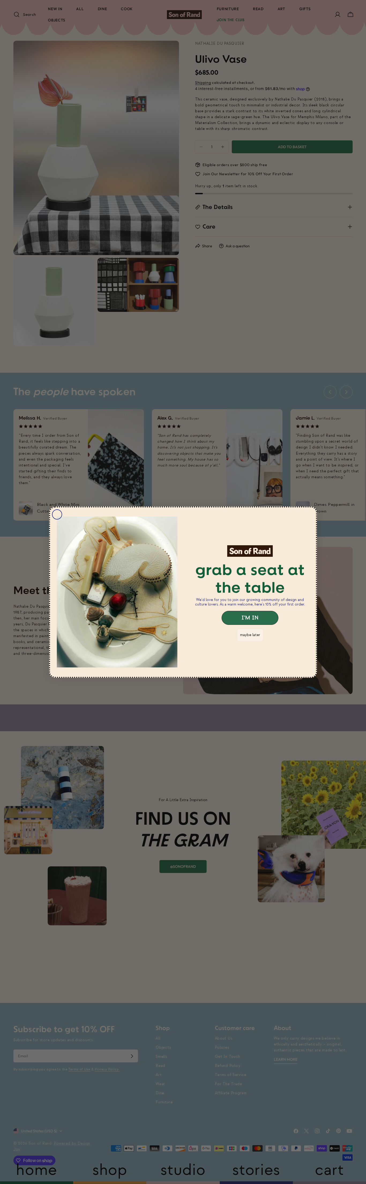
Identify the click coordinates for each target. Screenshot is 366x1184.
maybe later (250, 635)
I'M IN (250, 618)
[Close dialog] (57, 514)
